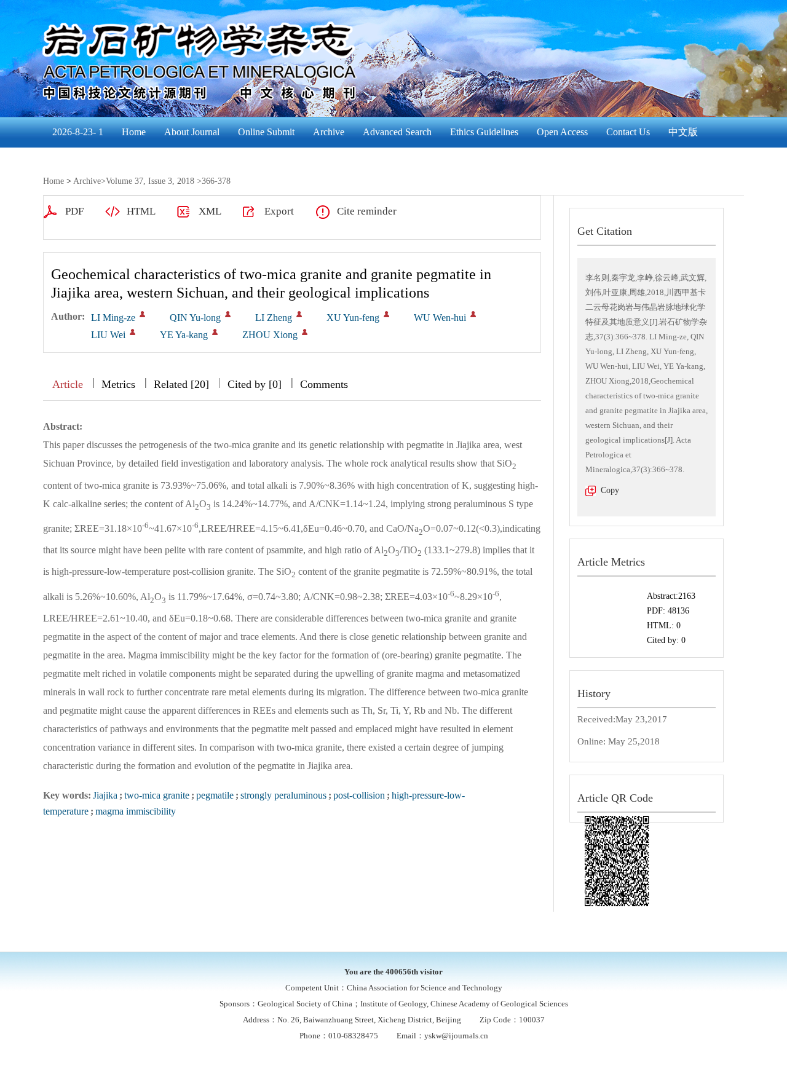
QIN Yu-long (195, 317)
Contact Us (628, 132)
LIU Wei (108, 335)
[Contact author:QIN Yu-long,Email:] (228, 314)
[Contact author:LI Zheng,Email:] (299, 314)
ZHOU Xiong (270, 335)
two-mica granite (156, 795)
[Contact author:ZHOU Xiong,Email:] (304, 332)
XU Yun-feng (352, 317)
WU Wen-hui (440, 317)
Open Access (562, 132)
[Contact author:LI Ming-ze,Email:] (142, 314)
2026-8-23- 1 (77, 132)
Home (134, 132)
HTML (141, 211)
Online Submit (266, 132)
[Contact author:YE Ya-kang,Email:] (215, 332)
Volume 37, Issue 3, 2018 (150, 181)
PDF (74, 211)
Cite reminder (367, 211)
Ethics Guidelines (484, 132)
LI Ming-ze (113, 317)
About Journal (191, 132)
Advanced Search (397, 132)
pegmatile (215, 795)
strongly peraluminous (283, 795)
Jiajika (105, 795)
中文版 (683, 132)
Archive (328, 132)
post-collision (359, 795)
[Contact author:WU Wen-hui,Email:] (473, 314)
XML (210, 211)
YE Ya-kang (184, 335)
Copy (610, 490)
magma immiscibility (135, 811)
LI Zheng (273, 317)
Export (279, 211)
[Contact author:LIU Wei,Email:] (132, 332)
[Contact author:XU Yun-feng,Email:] (386, 314)
